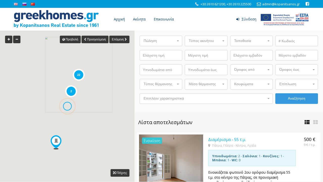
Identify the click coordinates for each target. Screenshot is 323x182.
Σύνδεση (248, 19)
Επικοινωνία (164, 19)
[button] (161, 41)
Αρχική (119, 19)
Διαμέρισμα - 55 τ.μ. (227, 139)
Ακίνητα (139, 19)
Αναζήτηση (296, 98)
